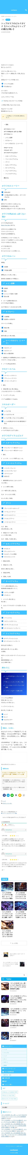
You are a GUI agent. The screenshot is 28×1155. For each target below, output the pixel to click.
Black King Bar (5, 225)
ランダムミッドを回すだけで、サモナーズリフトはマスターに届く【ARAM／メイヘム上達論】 (13, 774)
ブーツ (7, 162)
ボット (5, 1059)
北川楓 (19, 1122)
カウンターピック (9, 1068)
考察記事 (7, 1078)
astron (19, 1131)
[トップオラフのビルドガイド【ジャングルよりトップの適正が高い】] (8, 795)
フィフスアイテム (11, 174)
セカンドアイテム (11, 165)
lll (7, 1118)
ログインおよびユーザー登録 (9, 813)
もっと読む (15, 943)
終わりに (6, 178)
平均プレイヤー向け (7, 803)
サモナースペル (8, 147)
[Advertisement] (14, 47)
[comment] (19, 795)
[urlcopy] (23, 795)
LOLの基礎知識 (9, 1072)
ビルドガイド (8, 1046)
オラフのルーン (8, 134)
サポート (6, 1062)
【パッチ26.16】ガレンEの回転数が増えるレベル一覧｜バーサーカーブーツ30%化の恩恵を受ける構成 (13, 1125)
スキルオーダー (8, 150)
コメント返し (8, 1084)
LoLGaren (14, 10)
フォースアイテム (11, 171)
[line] (12, 795)
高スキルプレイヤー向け (9, 1098)
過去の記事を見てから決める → (8, 764)
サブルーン (8, 140)
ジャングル (6, 1052)
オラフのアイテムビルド (11, 152)
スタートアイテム (11, 156)
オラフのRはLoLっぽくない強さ (13, 131)
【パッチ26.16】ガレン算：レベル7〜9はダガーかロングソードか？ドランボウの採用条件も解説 (14, 1116)
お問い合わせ (19, 1146)
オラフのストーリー (9, 129)
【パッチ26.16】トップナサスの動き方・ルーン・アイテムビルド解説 (18, 1010)
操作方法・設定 (7, 1075)
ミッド (5, 1055)
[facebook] (4, 795)
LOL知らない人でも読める (9, 1092)
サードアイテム (10, 168)
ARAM (5, 1065)
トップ (4, 801)
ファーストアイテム (11, 159)
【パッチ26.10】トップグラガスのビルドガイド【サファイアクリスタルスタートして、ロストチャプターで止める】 (20, 898)
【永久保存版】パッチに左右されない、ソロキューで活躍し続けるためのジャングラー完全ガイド (13, 781)
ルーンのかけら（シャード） (14, 143)
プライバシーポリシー (10, 1146)
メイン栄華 (8, 137)
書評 (5, 1081)
